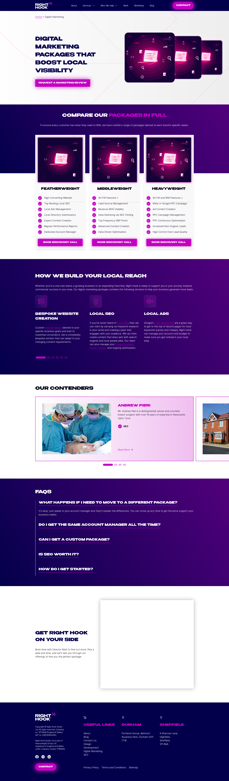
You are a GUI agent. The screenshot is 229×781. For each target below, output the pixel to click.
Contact (46, 767)
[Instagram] (43, 757)
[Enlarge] (120, 719)
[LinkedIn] (49, 757)
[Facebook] (37, 757)
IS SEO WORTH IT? (59, 554)
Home (38, 16)
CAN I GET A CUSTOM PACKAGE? (74, 540)
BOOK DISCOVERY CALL (60, 242)
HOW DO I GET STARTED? (66, 569)
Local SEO (122, 322)
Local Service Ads (164, 322)
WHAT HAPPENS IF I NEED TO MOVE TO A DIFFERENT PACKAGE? (108, 502)
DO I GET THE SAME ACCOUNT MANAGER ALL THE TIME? (99, 525)
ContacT (183, 5)
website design (53, 327)
